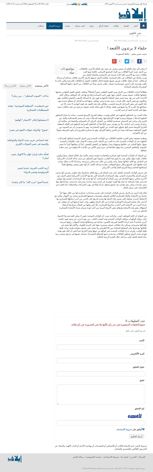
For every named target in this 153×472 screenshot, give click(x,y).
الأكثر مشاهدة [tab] (41, 86)
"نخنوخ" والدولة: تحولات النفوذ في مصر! (29, 130)
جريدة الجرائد (54, 25)
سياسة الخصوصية (94, 457)
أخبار (136, 25)
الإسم (141, 340)
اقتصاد (126, 25)
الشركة (142, 457)
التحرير (133, 457)
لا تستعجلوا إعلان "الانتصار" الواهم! (32, 120)
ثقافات (116, 25)
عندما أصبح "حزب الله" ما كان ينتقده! (30, 182)
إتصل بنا (124, 457)
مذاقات (41, 25)
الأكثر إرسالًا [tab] (10, 86)
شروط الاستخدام (111, 457)
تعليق (142, 380)
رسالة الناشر (78, 457)
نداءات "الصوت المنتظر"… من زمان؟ (30, 96)
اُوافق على (129, 429)
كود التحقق (139, 408)
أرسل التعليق (136, 436)
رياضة (67, 25)
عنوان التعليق (138, 366)
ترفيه (91, 25)
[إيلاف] (84, 4)
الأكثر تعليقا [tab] (25, 86)
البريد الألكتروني (137, 353)
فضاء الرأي (103, 25)
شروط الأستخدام (124, 429)
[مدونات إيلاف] (73, 4)
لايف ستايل (80, 25)
